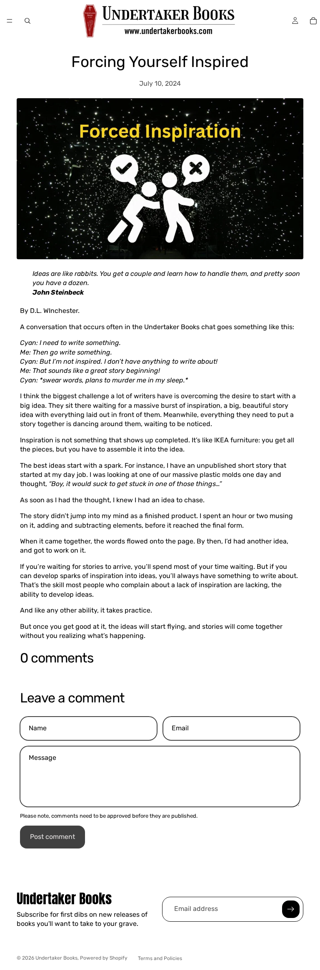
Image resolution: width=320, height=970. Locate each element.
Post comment (52, 837)
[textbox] (58, 292)
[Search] (27, 21)
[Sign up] (291, 909)
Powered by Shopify (104, 958)
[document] (160, 278)
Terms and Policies (160, 958)
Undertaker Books (56, 958)
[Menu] (9, 20)
